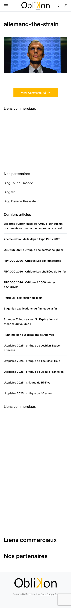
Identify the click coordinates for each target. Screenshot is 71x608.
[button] (6, 5)
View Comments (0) (33, 92)
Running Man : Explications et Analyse (29, 334)
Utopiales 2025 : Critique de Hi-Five (27, 382)
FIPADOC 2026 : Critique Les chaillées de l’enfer (35, 271)
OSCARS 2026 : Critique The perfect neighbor (33, 249)
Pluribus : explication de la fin (23, 297)
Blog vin (9, 192)
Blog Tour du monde (18, 183)
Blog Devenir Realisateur (21, 201)
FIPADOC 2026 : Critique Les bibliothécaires (32, 260)
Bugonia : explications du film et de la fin (30, 308)
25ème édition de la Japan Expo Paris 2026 (32, 239)
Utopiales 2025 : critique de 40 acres (28, 393)
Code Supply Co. (50, 594)
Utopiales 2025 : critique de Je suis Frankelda (34, 371)
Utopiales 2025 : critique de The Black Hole (32, 360)
